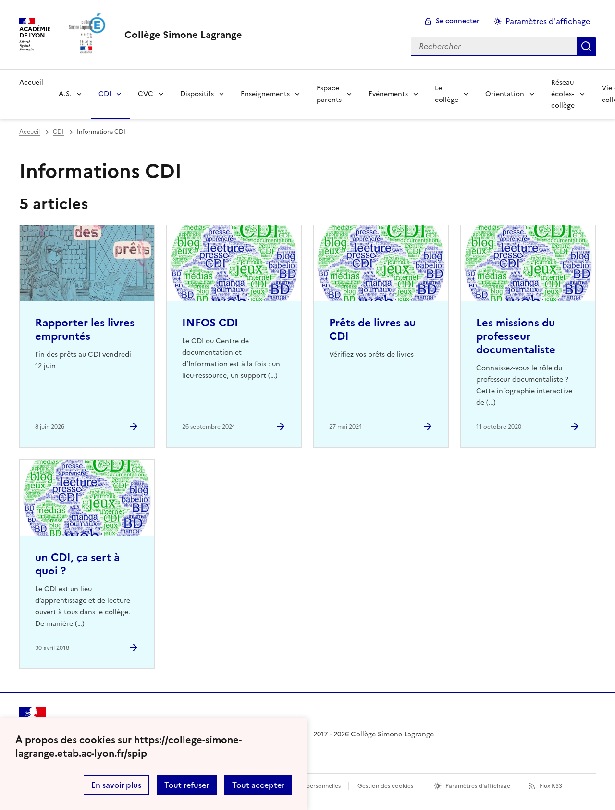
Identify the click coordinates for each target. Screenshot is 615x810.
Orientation (504, 94)
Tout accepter (258, 785)
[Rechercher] (586, 46)
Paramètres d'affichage (547, 21)
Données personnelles (310, 786)
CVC (145, 94)
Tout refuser (186, 785)
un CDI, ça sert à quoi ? (77, 564)
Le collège (446, 94)
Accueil (31, 82)
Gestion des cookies (385, 786)
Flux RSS (551, 786)
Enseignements (265, 94)
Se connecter (458, 21)
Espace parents (329, 94)
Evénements (388, 94)
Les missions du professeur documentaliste (515, 336)
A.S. (65, 94)
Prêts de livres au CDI (372, 329)
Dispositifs (197, 94)
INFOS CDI (210, 323)
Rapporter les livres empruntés (85, 329)
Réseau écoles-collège (563, 94)
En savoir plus (116, 785)
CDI (104, 94)
